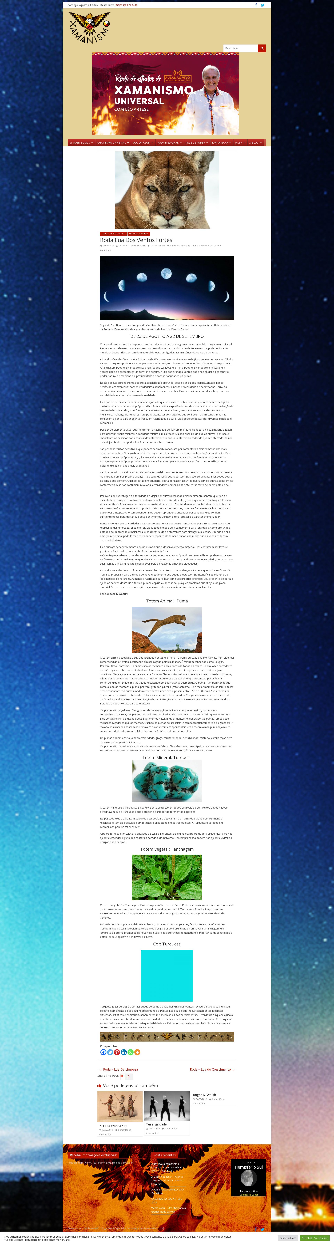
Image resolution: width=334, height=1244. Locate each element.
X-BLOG (254, 142)
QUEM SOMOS (81, 142)
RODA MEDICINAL (167, 142)
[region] (167, 93)
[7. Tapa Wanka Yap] (120, 1093)
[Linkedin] (124, 1052)
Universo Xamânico (138, 233)
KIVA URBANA (220, 142)
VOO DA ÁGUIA (141, 142)
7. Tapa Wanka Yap (113, 1126)
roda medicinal (206, 245)
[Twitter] (110, 1052)
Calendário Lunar (249, 1194)
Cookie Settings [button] (288, 1237)
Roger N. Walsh (204, 1095)
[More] (137, 1052)
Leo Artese (123, 245)
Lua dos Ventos (158, 245)
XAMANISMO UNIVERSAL (111, 142)
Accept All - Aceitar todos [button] (315, 1237)
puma (195, 245)
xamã (218, 245)
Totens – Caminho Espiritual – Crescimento (139, 6)
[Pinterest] (117, 1052)
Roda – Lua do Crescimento (212, 1069)
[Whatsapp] (131, 1052)
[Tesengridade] (167, 1093)
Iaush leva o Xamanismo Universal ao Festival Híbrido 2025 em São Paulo (167, 1167)
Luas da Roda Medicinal (113, 233)
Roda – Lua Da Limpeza (118, 1069)
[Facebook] (103, 1052)
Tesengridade (156, 1124)
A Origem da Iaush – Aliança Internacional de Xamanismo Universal (167, 1180)
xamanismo (106, 250)
